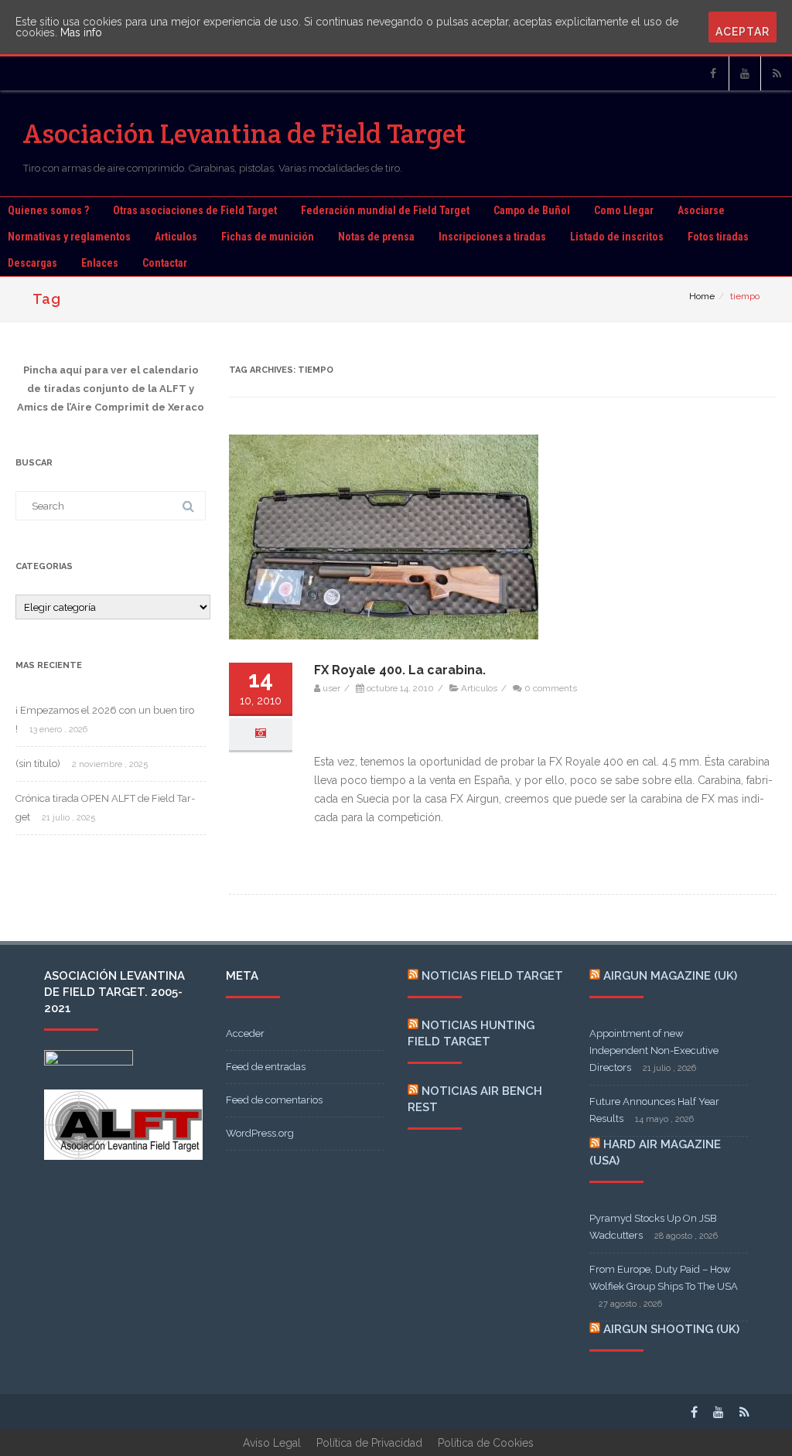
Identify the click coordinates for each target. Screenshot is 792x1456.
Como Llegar (624, 210)
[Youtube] (744, 73)
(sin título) (37, 763)
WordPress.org (260, 1133)
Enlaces (99, 262)
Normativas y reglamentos (69, 236)
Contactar (164, 262)
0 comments (550, 688)
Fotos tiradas (718, 236)
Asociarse (701, 210)
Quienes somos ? (48, 210)
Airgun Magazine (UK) (670, 976)
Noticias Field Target (492, 976)
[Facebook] (713, 73)
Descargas (32, 262)
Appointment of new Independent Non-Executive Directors (654, 1050)
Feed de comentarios (274, 1100)
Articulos (176, 236)
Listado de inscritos (617, 236)
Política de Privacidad (369, 1443)
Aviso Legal (272, 1443)
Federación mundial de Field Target (385, 210)
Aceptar (742, 32)
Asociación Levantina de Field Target (244, 133)
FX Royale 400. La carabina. (400, 670)
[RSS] (776, 73)
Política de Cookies (486, 1443)
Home (702, 296)
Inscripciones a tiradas (492, 236)
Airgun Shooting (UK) (671, 1329)
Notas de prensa (376, 236)
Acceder (245, 1033)
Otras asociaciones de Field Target (195, 210)
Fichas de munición (267, 236)
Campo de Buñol (531, 210)
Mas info (81, 32)
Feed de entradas (266, 1066)
